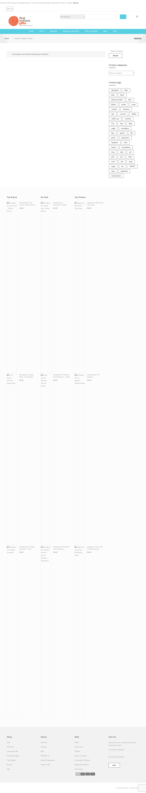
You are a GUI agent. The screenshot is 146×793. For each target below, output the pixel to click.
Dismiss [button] (75, 3)
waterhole (124, 171)
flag (112, 133)
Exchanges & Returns (82, 760)
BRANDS (53, 31)
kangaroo (114, 142)
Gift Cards (10, 747)
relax (130, 157)
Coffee (134, 114)
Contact (43, 747)
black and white (117, 100)
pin (130, 152)
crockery (128, 119)
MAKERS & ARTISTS (71, 31)
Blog (42, 751)
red (121, 157)
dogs (130, 123)
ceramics (126, 109)
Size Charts (79, 769)
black (122, 95)
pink (112, 157)
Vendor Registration (48, 760)
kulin (125, 142)
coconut (123, 114)
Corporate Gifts (12, 751)
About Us (44, 742)
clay (112, 114)
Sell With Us (45, 756)
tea (122, 166)
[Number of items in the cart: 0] (137, 16)
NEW (105, 31)
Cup (112, 123)
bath (113, 95)
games (122, 133)
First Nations (11, 760)
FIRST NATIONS (91, 31)
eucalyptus (125, 128)
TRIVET (132, 166)
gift (131, 133)
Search (115, 56)
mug (113, 152)
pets (121, 152)
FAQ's (77, 742)
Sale (8, 769)
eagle (113, 128)
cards (134, 104)
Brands (9, 765)
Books (113, 104)
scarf (113, 161)
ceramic (114, 109)
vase (113, 171)
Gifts (8, 742)
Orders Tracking (80, 756)
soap (130, 161)
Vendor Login (45, 765)
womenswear (116, 176)
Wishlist (77, 751)
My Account (79, 747)
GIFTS (41, 31)
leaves (113, 147)
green (113, 138)
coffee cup (115, 119)
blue (129, 100)
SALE (115, 31)
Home (7, 38)
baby (126, 90)
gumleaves (125, 138)
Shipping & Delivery (82, 765)
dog (121, 123)
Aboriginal (115, 90)
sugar (113, 166)
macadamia (126, 147)
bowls (124, 104)
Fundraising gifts (13, 756)
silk (122, 161)
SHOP (31, 31)
